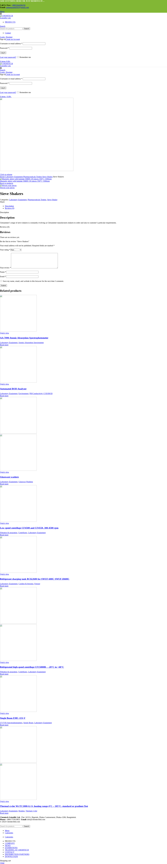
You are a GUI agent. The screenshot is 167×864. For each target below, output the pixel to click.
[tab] (86, 206)
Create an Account (13, 39)
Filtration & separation (8, 533)
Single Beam (28, 723)
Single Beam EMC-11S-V (12, 718)
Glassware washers (9, 477)
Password (4, 48)
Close (2, 863)
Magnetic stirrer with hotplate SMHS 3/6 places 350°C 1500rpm (25, 181)
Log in (3, 53)
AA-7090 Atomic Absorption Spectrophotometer (24, 338)
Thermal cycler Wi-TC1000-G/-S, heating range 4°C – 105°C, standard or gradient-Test (44, 806)
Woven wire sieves (7, 188)
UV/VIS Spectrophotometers (11, 723)
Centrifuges (22, 533)
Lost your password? (8, 57)
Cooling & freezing (25, 584)
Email (3, 276)
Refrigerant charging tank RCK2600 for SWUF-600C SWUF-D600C (34, 579)
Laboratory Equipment (14, 177)
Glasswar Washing (25, 482)
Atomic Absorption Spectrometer (31, 343)
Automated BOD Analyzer (13, 388)
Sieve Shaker (47, 177)
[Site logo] (9, 18)
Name (3, 272)
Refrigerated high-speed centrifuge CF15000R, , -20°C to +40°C (32, 667)
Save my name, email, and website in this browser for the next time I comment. (33, 281)
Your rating (5, 250)
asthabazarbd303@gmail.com (17, 7)
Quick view (4, 333)
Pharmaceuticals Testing (32, 177)
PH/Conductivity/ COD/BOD (41, 393)
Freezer (37, 584)
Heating (21, 811)
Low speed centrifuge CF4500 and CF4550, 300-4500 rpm (29, 528)
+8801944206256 (18, 5)
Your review (5, 268)
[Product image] (18, 470)
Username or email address (11, 44)
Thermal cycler (31, 811)
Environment (23, 393)
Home (2, 177)
